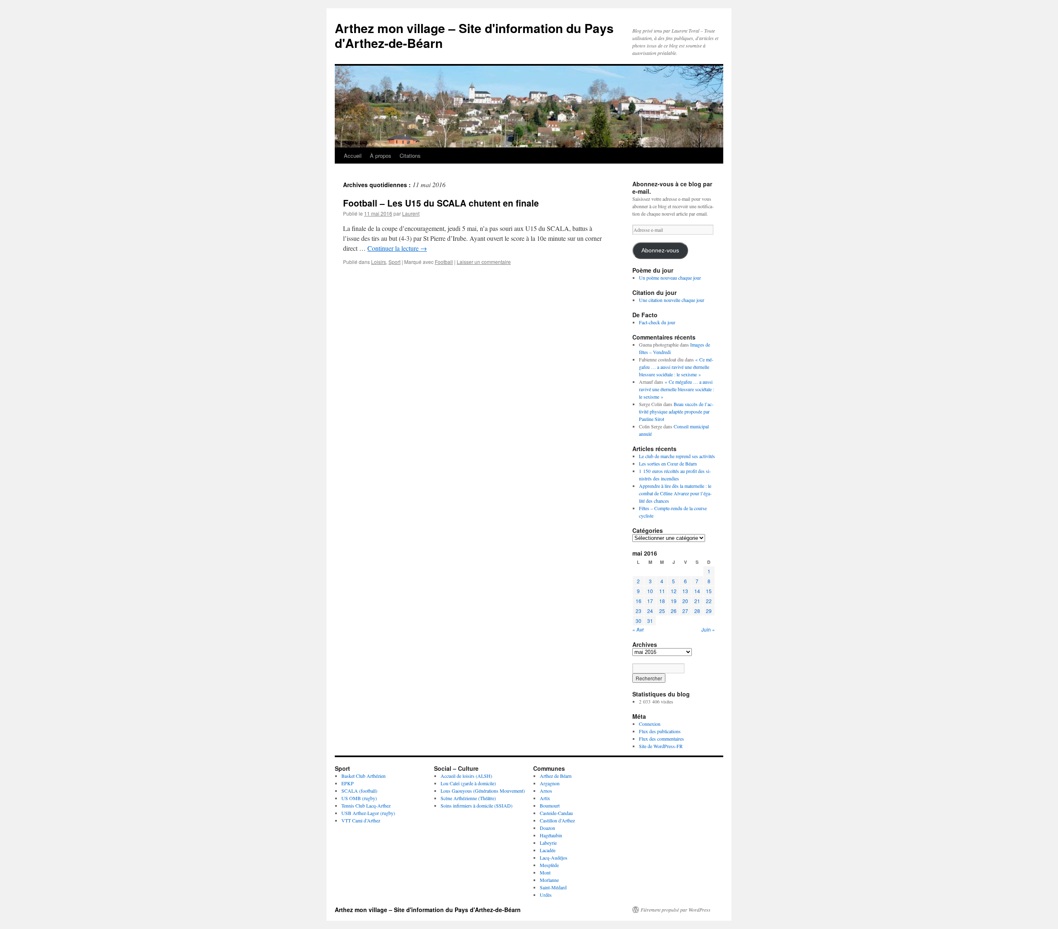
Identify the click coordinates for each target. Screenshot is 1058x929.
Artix (545, 798)
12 (674, 590)
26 (674, 610)
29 (709, 610)
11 (662, 590)
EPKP (347, 783)
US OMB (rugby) (359, 798)
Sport (394, 261)
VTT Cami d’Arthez (360, 820)
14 (697, 590)
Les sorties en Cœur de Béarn (668, 463)
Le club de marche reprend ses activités (677, 456)
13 (685, 590)
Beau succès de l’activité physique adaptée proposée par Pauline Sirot (676, 411)
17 (650, 600)
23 (638, 610)
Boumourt (550, 805)
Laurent (410, 213)
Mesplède (549, 865)
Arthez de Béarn (556, 775)
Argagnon (550, 783)
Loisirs (378, 261)
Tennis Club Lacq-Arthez (366, 805)
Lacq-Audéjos (553, 857)
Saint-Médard (553, 887)
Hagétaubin (551, 835)
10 (650, 590)
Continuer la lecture (397, 248)
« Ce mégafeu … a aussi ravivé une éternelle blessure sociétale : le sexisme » (676, 367)
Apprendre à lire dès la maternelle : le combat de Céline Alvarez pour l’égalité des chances (675, 493)
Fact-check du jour (657, 322)
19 (674, 600)
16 (638, 600)
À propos (380, 155)
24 (650, 610)
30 (638, 620)
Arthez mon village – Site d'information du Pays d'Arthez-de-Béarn (474, 35)
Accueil (353, 155)
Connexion (649, 723)
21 (697, 600)
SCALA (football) (359, 790)
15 (709, 590)
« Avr (638, 629)
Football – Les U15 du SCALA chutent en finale (441, 203)
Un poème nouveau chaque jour (670, 277)
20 (685, 600)
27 (685, 610)
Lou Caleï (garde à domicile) (468, 783)
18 (662, 600)
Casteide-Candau (556, 813)
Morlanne (549, 880)
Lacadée (547, 850)
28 (697, 610)
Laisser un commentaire (484, 261)
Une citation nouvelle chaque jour (671, 300)
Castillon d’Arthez (557, 820)
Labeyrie (548, 842)
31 (650, 620)
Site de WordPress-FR (661, 746)
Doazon (547, 827)
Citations (410, 155)
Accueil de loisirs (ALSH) (466, 775)
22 (709, 600)
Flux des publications (660, 731)
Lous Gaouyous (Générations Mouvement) (483, 790)
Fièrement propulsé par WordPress (675, 909)
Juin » (708, 629)
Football (444, 261)
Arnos (546, 790)
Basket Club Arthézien (363, 775)
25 (662, 610)
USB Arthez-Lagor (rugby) (368, 813)
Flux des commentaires (661, 738)
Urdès (546, 894)
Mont (545, 872)
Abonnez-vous (660, 250)
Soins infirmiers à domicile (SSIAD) (476, 805)
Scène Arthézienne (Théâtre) (468, 798)
